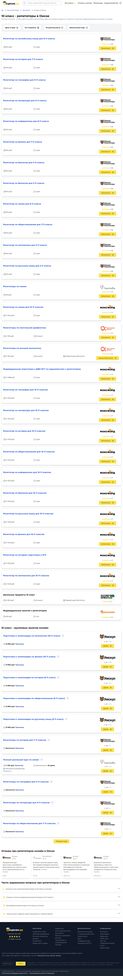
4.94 (111, 617)
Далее (105, 646)
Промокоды (98, 3)
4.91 (111, 333)
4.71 (111, 312)
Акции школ (82, 936)
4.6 (108, 641)
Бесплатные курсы (85, 932)
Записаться (105, 48)
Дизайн (36, 939)
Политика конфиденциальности (15, 973)
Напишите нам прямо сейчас (49, 956)
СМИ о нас (104, 939)
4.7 (108, 766)
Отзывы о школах (85, 3)
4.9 (108, 745)
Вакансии (104, 936)
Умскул (15, 856)
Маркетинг (59, 928)
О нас (102, 945)
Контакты (104, 932)
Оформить (7, 771)
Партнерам (104, 934)
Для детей (59, 933)
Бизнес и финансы (40, 936)
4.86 (111, 44)
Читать (5, 872)
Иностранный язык (63, 931)
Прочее (58, 945)
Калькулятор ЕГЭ (84, 943)
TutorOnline (47, 856)
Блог (79, 939)
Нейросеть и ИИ (39, 932)
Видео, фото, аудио (40, 943)
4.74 (111, 292)
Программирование (41, 934)
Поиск (20, 964)
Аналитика (37, 941)
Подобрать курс (84, 941)
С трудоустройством (86, 934)
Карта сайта (105, 948)
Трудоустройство (111, 3)
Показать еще (61, 841)
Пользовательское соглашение (41, 973)
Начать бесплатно (106, 358)
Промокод (19, 644)
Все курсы (69, 3)
